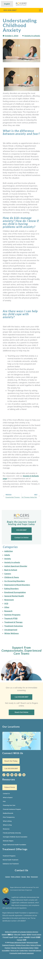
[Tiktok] (3, 774)
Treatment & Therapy (13, 622)
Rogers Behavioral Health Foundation (14, 844)
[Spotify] (23, 774)
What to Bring (7, 821)
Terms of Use (14, 950)
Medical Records (8, 813)
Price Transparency (9, 817)
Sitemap (14, 948)
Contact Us (6, 793)
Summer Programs (12, 615)
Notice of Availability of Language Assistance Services (21, 932)
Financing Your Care (9, 805)
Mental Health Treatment (10, 860)
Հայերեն (27, 937)
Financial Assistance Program (12, 809)
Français (19, 940)
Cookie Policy (24, 950)
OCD (6, 603)
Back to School (10, 570)
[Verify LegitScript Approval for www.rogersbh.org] (6, 905)
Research (8, 611)
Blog (28, 877)
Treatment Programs (9, 856)
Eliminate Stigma (8, 841)
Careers (7, 574)
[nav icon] (40, 10)
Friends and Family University (12, 833)
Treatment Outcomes (13, 626)
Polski (16, 937)
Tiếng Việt (17, 934)
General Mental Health (14, 596)
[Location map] (21, 741)
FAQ (4, 801)
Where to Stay (7, 825)
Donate (23, 877)
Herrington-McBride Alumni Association (15, 837)
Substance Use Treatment (11, 863)
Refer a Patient (15, 877)
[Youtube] (11, 774)
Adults (7, 555)
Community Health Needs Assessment (22, 953)
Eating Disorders (11, 589)
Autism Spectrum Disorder (15, 566)
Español (4, 934)
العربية (11, 937)
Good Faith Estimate (35, 950)
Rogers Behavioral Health (18, 942)
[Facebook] (15, 774)
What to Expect (7, 797)
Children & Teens (11, 577)
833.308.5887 (10, 10)
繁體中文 (10, 934)
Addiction (8, 551)
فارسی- (21, 937)
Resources (6, 829)
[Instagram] (19, 774)
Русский (5, 937)
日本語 (38, 937)
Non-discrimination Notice (25, 948)
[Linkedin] (7, 774)
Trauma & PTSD (11, 618)
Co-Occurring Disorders (14, 581)
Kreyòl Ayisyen (36, 934)
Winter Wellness (11, 633)
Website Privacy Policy (23, 945)
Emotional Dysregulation (15, 592)
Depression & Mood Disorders (17, 585)
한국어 (29, 934)
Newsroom (9, 600)
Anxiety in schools (32, 36)
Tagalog (23, 934)
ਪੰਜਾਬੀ (24, 940)
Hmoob (33, 937)
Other (6, 607)
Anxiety (7, 559)
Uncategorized (10, 630)
